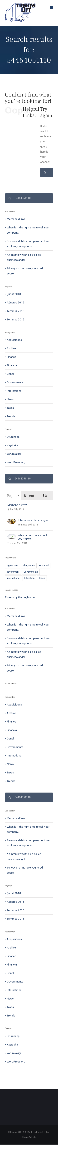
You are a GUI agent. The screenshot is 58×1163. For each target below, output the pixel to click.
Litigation (29, 578)
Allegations (29, 565)
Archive (11, 348)
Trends (11, 416)
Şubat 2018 (14, 294)
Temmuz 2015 (15, 319)
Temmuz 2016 (15, 311)
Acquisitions (14, 339)
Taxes (10, 407)
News (10, 399)
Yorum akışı (14, 453)
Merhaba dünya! (16, 219)
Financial (12, 365)
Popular (13, 495)
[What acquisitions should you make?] (11, 536)
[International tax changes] (11, 521)
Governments (15, 382)
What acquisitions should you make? (33, 537)
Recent (29, 495)
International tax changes (33, 520)
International (14, 390)
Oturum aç (13, 436)
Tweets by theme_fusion (20, 597)
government (13, 571)
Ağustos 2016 (15, 302)
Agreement (12, 565)
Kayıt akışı (13, 445)
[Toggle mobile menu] (51, 7)
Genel (10, 373)
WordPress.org (16, 462)
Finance (11, 356)
